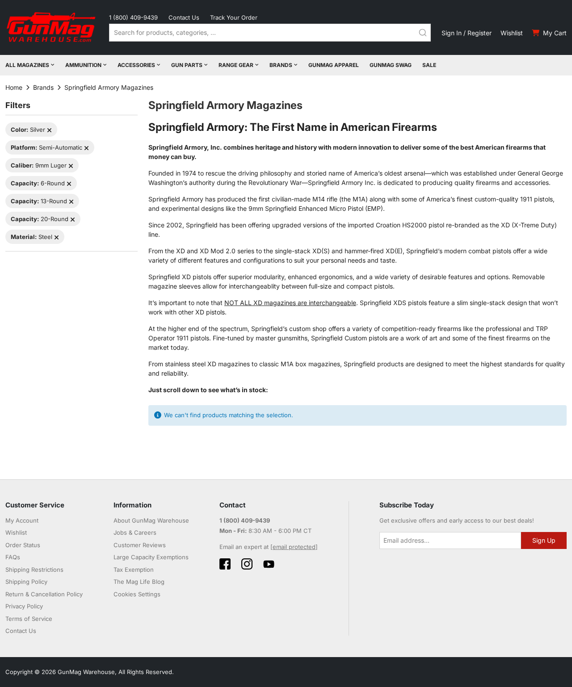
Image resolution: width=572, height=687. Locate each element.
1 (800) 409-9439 (133, 17)
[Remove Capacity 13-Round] (71, 201)
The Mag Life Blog (139, 581)
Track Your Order (233, 17)
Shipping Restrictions (34, 569)
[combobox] (270, 33)
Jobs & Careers (135, 532)
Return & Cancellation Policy (44, 594)
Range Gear (236, 65)
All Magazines (27, 65)
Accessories (136, 65)
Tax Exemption (134, 569)
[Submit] (423, 32)
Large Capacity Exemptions (151, 557)
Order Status (22, 545)
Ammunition (83, 65)
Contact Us (183, 17)
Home (13, 87)
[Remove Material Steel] (56, 237)
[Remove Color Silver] (49, 130)
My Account (21, 520)
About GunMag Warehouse (151, 520)
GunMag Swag (391, 65)
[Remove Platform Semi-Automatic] (86, 148)
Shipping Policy (26, 581)
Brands (280, 65)
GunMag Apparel (333, 65)
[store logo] (51, 27)
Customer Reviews (140, 545)
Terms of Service (28, 618)
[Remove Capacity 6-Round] (69, 184)
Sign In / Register (467, 33)
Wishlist (511, 33)
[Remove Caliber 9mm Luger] (70, 166)
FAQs (12, 557)
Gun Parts (186, 65)
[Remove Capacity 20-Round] (72, 219)
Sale (429, 65)
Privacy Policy (24, 606)
